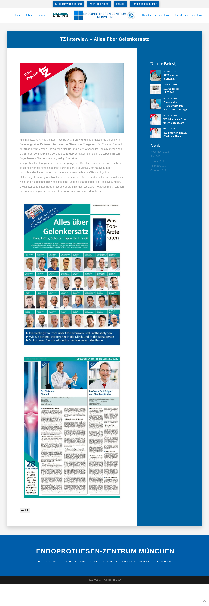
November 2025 (159, 151)
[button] (68, 4)
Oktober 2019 (158, 170)
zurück (25, 510)
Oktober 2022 (158, 161)
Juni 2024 (156, 156)
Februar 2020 (158, 166)
